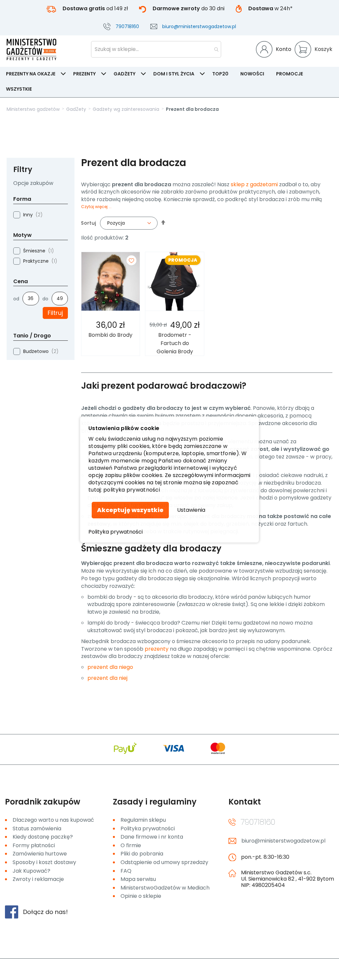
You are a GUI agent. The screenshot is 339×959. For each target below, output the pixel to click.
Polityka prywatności (115, 532)
